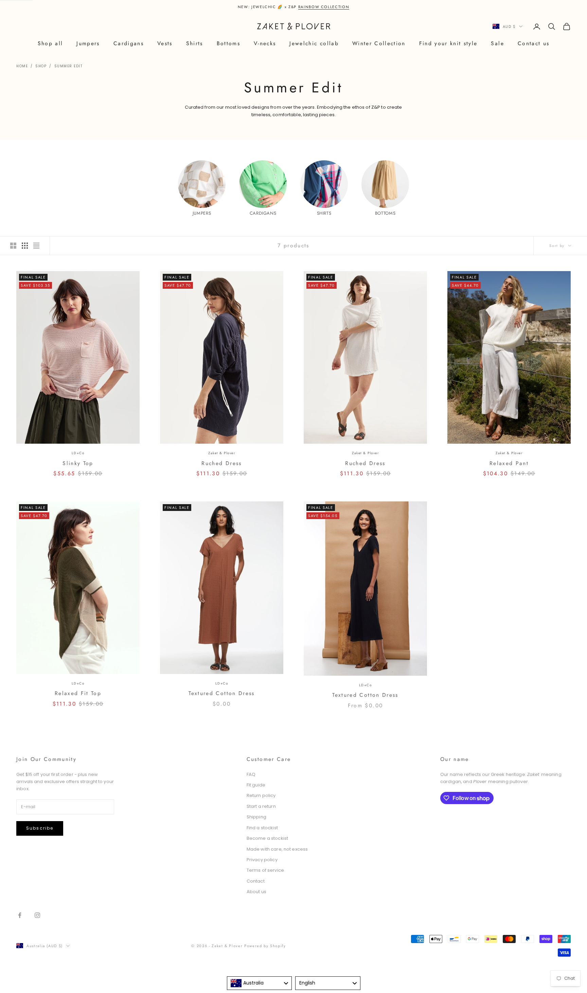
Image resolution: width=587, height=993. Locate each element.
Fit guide (256, 785)
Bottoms (228, 43)
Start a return (261, 806)
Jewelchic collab (313, 43)
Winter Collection (379, 43)
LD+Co (78, 453)
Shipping (256, 817)
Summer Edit (68, 66)
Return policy (261, 795)
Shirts (194, 43)
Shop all (50, 43)
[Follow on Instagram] (37, 915)
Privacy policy (262, 859)
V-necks (265, 43)
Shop (41, 66)
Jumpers (88, 43)
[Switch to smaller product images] (25, 245)
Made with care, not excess (277, 849)
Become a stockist (267, 838)
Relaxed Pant (509, 463)
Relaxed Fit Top (78, 693)
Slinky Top (78, 463)
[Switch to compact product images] (36, 245)
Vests (165, 43)
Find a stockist (262, 827)
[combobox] (259, 983)
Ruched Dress (221, 463)
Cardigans (128, 43)
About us (256, 891)
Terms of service (265, 870)
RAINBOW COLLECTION (324, 7)
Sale (497, 43)
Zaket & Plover (221, 453)
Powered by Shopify (265, 945)
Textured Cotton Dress (221, 693)
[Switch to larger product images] (13, 245)
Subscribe (39, 828)
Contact (256, 881)
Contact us (533, 43)
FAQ (251, 774)
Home (22, 66)
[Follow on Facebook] (19, 915)
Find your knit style (448, 43)
